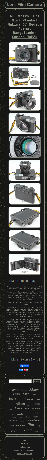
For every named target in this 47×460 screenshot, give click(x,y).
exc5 (27, 408)
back (28, 405)
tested (13, 414)
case (36, 431)
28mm (10, 409)
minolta (20, 414)
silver (11, 405)
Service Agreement (24, 454)
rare (20, 417)
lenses (27, 416)
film (31, 424)
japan (15, 429)
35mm (34, 389)
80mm (37, 399)
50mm (27, 430)
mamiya (14, 420)
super (35, 417)
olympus (35, 408)
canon (15, 390)
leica (11, 425)
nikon (20, 404)
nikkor (14, 417)
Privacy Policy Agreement (24, 450)
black (18, 408)
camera (32, 412)
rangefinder (34, 420)
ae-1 (38, 426)
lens (12, 398)
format (29, 399)
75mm (33, 394)
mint (36, 403)
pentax (16, 393)
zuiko (22, 421)
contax (24, 391)
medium (20, 425)
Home (24, 440)
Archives (24, 444)
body (26, 393)
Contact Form (24, 447)
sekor (20, 400)
